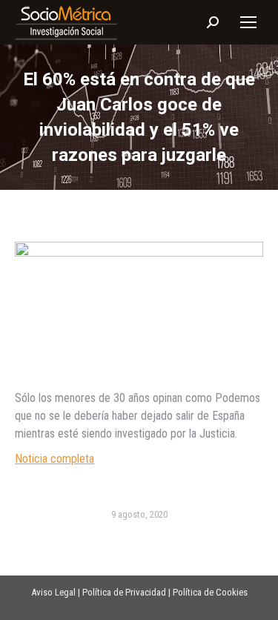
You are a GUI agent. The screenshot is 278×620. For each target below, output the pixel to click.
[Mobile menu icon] (248, 22)
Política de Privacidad (124, 592)
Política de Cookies (210, 592)
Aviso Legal (53, 592)
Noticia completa (54, 459)
